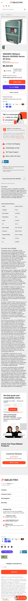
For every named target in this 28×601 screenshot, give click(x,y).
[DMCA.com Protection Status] (4, 558)
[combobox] (14, 9)
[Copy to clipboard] (24, 179)
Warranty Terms (20, 137)
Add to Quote (14, 92)
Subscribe (14, 572)
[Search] (25, 9)
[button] (1, 2)
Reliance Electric (15, 62)
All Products (8, 14)
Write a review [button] (14, 462)
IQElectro (9, 483)
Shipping (4, 75)
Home (2, 14)
